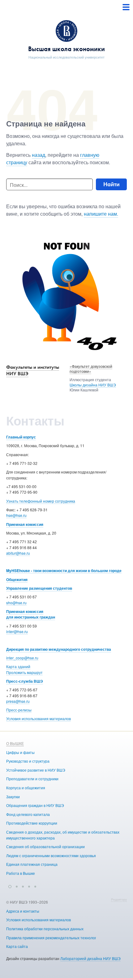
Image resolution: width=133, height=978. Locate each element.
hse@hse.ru (16, 515)
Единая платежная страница (32, 864)
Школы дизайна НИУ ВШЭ (93, 384)
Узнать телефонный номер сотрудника (40, 501)
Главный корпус (21, 437)
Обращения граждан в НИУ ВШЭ (35, 805)
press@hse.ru (18, 701)
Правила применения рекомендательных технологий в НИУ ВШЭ (64, 937)
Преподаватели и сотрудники (32, 778)
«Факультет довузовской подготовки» (91, 368)
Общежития (17, 579)
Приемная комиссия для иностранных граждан (30, 614)
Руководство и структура (27, 761)
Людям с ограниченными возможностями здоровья (51, 855)
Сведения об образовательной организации (45, 846)
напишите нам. (101, 213)
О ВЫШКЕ (15, 743)
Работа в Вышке (20, 873)
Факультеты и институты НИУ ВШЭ (32, 370)
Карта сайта (17, 946)
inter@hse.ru (17, 631)
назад (38, 154)
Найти (111, 184)
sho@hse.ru (16, 602)
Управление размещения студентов (39, 588)
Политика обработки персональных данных (45, 928)
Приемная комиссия (24, 524)
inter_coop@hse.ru (22, 657)
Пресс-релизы (19, 709)
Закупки (13, 796)
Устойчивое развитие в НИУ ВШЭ (35, 770)
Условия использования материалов (38, 718)
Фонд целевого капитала (28, 814)
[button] (10, 886)
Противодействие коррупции (31, 823)
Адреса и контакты (22, 911)
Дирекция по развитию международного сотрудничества (58, 649)
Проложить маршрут (24, 672)
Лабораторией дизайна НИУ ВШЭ (90, 958)
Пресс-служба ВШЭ (24, 681)
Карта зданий (18, 666)
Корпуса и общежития (25, 787)
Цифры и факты (20, 752)
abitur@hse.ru (18, 553)
